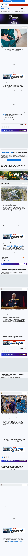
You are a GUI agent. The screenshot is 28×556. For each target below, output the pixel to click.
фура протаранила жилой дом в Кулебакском (15, 541)
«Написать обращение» (14, 113)
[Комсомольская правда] (7, 1)
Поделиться (25, 183)
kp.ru (5, 27)
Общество (11, 74)
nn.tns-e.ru (4, 114)
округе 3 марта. (5, 543)
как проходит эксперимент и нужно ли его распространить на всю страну (17, 77)
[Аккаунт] (26, 1)
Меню (1, 1)
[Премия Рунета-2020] (11, 1)
